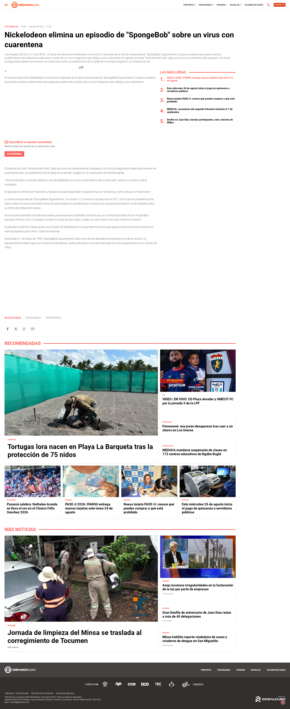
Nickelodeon (33, 317)
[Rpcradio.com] (158, 686)
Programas (205, 5)
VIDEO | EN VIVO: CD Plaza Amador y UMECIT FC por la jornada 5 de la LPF (197, 401)
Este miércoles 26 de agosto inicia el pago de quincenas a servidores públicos (207, 508)
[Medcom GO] (91, 686)
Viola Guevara (167, 645)
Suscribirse (14, 153)
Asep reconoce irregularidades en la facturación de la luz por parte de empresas (197, 587)
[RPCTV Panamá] (105, 686)
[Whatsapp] (24, 328)
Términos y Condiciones (17, 693)
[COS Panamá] (131, 686)
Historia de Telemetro (42, 693)
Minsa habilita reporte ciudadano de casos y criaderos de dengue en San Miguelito (194, 639)
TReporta (188, 5)
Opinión (221, 5)
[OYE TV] (118, 686)
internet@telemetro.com (19, 702)
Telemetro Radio (253, 5)
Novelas (235, 5)
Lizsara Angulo (167, 594)
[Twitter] (15, 328)
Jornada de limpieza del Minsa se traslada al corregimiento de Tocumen (75, 637)
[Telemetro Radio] (185, 686)
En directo (279, 5)
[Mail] (32, 328)
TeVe (23, 26)
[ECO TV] (145, 686)
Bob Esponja (53, 317)
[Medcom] (198, 686)
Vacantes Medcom (65, 693)
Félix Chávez (13, 647)
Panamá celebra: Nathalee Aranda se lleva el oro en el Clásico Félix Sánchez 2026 (32, 508)
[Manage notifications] (282, 702)
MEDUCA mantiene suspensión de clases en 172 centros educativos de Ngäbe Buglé (194, 452)
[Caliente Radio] (171, 686)
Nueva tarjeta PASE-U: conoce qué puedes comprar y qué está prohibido (149, 508)
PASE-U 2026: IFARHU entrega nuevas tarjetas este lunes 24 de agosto (89, 508)
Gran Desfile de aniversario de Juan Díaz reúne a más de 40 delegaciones (196, 614)
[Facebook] (7, 328)
